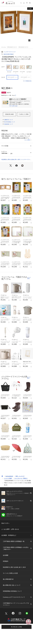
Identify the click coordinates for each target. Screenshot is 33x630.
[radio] (9, 69)
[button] (16, 26)
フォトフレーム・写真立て (20, 478)
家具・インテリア (20, 476)
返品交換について (8, 124)
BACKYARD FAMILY (9, 54)
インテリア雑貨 (8, 478)
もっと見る (27, 140)
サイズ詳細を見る (27, 80)
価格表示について (8, 119)
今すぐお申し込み (13, 105)
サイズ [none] (3, 77)
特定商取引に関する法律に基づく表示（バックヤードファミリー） (16, 159)
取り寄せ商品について (9, 121)
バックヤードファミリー (10, 51)
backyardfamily (9, 476)
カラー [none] (3, 66)
